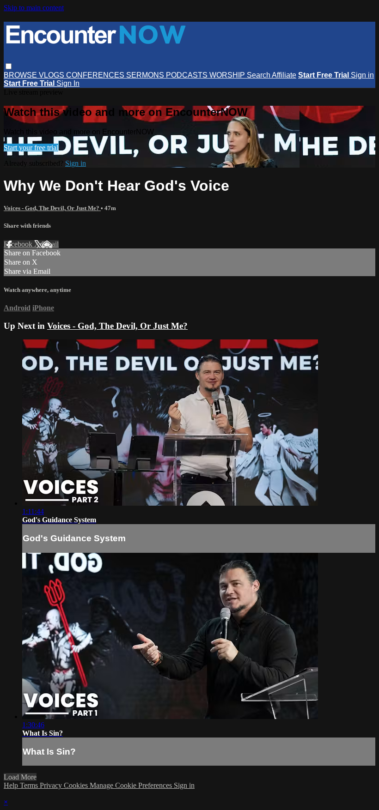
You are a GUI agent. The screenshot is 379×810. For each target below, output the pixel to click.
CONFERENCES (96, 75)
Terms (30, 785)
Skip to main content (34, 8)
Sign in (362, 75)
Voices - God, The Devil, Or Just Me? (52, 208)
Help (12, 785)
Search (259, 75)
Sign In (67, 83)
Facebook (19, 244)
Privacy (52, 785)
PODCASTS (187, 75)
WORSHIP (228, 75)
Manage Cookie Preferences (132, 785)
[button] (9, 66)
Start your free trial (31, 147)
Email (50, 244)
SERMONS (146, 75)
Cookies (77, 785)
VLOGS (52, 75)
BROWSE (21, 75)
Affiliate (284, 75)
